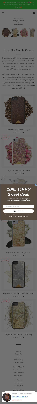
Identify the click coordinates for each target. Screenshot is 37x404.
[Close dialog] (35, 185)
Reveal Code (18, 211)
